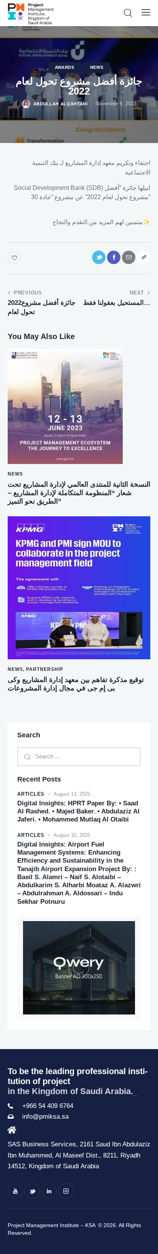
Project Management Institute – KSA (52, 1225)
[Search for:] (79, 756)
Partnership (44, 669)
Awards (64, 67)
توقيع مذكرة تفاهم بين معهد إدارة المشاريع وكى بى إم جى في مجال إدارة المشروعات (76, 684)
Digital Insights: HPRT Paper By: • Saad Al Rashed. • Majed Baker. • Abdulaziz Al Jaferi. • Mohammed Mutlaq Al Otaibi (78, 811)
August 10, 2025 (72, 835)
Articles (30, 794)
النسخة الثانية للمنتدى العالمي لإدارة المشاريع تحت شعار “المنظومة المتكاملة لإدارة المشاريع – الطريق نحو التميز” (79, 493)
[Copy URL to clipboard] (143, 257)
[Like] (15, 257)
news (97, 67)
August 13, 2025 (72, 794)
